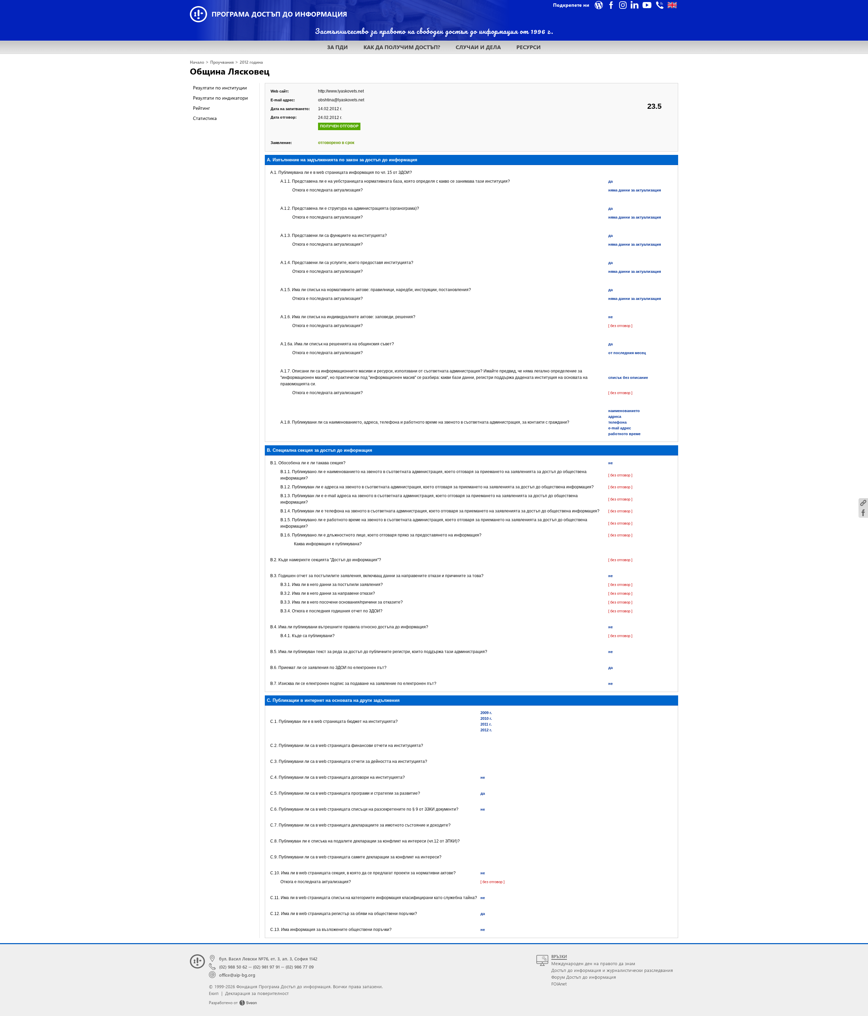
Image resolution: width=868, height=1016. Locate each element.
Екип (214, 993)
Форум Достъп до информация (583, 977)
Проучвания (222, 62)
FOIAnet (559, 984)
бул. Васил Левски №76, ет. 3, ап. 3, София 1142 (268, 958)
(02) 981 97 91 (266, 967)
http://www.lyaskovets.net (341, 91)
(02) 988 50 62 (233, 967)
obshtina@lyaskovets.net (341, 100)
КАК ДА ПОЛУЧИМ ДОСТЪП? (401, 46)
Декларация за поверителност (257, 993)
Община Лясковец (230, 71)
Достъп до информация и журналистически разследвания (612, 970)
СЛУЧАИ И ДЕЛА (478, 46)
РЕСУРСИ (528, 46)
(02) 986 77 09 (299, 967)
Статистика (205, 118)
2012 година (251, 62)
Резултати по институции (220, 87)
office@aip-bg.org (237, 975)
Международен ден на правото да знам (593, 963)
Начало (197, 62)
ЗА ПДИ (337, 46)
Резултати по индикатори (220, 98)
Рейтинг (201, 108)
